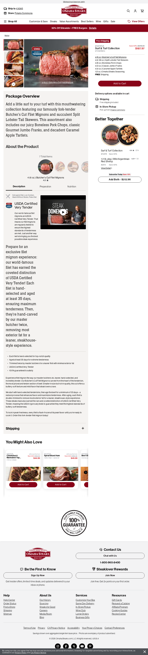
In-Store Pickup (83, 607)
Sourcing (44, 603)
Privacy (41, 628)
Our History (45, 600)
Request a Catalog (121, 603)
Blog (42, 617)
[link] (74, 2)
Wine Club (81, 610)
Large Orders (82, 614)
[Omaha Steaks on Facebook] (66, 646)
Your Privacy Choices (92, 628)
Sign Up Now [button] (38, 575)
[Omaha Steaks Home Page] (74, 10)
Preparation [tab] (45, 186)
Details (92, 28)
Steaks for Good (47, 607)
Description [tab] (19, 186)
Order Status (9, 603)
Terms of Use (29, 628)
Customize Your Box (85, 600)
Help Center (9, 600)
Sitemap (7, 614)
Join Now (110, 575)
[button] (128, 11)
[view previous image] (28, 63)
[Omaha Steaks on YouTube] (82, 646)
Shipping (7, 610)
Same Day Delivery (85, 603)
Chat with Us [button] (110, 555)
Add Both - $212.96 (120, 179)
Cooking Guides (119, 610)
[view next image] (83, 63)
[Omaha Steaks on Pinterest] (90, 646)
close (145, 652)
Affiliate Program (120, 607)
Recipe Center (119, 614)
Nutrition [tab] (71, 186)
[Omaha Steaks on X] (74, 646)
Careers (43, 610)
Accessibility (73, 628)
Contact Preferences (115, 628)
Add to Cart (119, 83)
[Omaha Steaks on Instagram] (58, 646)
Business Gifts (82, 617)
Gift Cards (117, 600)
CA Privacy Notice (56, 628)
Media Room (46, 614)
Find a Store (9, 607)
